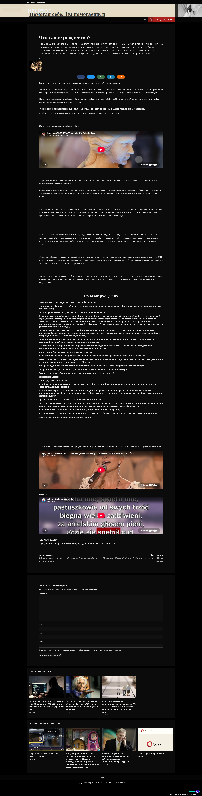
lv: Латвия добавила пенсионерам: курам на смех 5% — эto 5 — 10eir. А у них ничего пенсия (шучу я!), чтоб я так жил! (119, 706)
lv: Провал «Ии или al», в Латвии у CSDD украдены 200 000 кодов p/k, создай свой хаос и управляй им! (46, 705)
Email (41, 633)
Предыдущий (68, 558)
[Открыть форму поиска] (145, 20)
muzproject (100, 777)
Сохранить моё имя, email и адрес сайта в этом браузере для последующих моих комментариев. (81, 650)
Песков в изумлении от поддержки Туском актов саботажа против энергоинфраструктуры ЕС (116, 757)
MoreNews (110, 782)
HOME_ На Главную (163, 20)
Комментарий (45, 593)
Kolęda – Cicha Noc (81, 108)
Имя (41, 625)
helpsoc (39, 10)
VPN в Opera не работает (151, 753)
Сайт (41, 641)
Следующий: (133, 558)
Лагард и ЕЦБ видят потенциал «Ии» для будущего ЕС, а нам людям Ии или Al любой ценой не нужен (82, 705)
